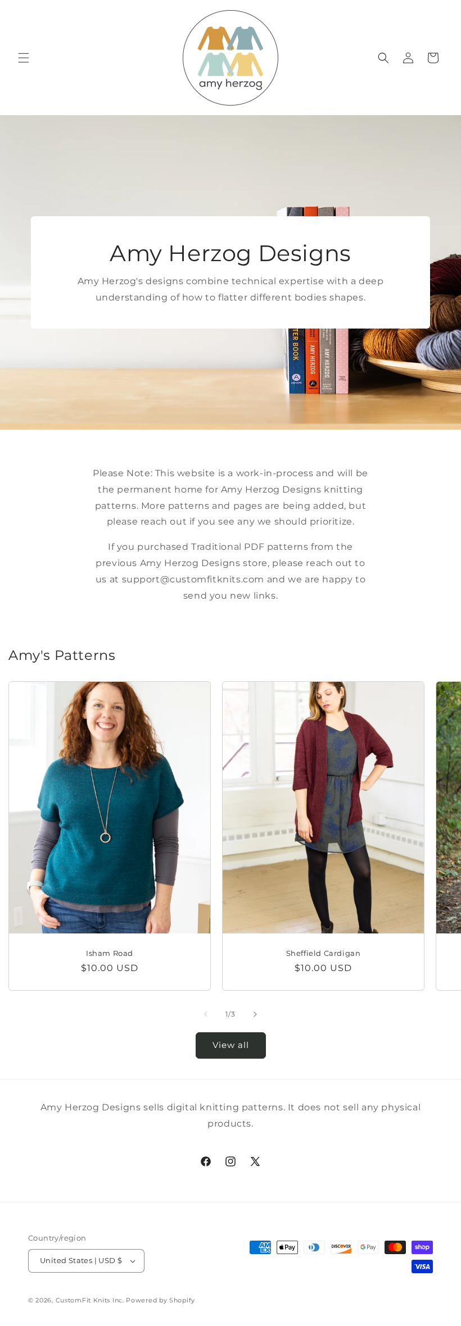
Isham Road (109, 952)
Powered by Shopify (160, 1300)
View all (231, 1045)
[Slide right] (255, 1014)
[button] (23, 57)
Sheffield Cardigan (323, 952)
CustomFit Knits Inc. (90, 1300)
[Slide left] (205, 1014)
